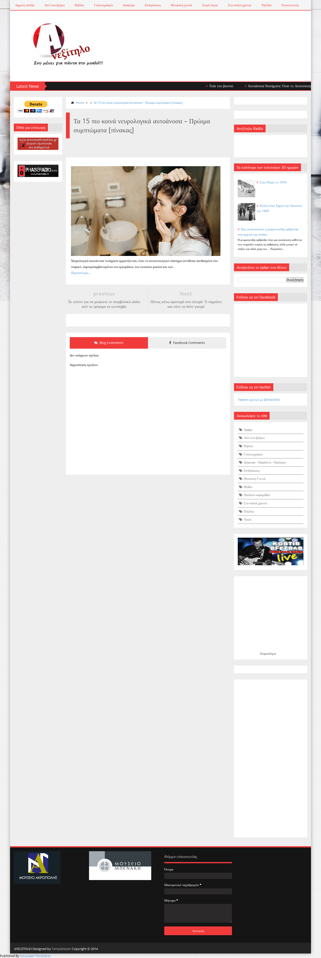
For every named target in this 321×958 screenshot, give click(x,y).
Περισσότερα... (80, 272)
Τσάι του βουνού (208, 85)
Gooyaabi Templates (35, 955)
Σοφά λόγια (210, 5)
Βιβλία (79, 5)
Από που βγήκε (54, 5)
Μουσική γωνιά (181, 5)
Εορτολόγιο (268, 653)
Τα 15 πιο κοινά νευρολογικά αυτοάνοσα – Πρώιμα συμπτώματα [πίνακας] (138, 103)
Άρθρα (248, 429)
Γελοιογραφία (103, 5)
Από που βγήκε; (254, 437)
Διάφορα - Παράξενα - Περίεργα (265, 462)
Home (80, 103)
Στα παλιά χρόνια (239, 5)
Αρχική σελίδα (24, 5)
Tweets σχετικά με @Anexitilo (259, 399)
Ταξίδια (266, 5)
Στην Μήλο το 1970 (273, 182)
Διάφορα (129, 5)
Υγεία (247, 519)
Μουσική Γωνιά (255, 478)
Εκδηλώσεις (153, 5)
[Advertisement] (271, 758)
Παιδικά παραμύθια (257, 495)
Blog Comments (111, 342)
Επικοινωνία (290, 5)
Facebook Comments (188, 342)
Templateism (61, 948)
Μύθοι (248, 487)
